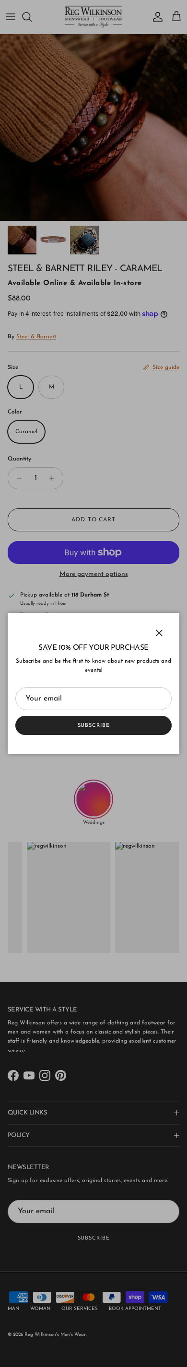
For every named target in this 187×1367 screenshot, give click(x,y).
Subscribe (94, 725)
